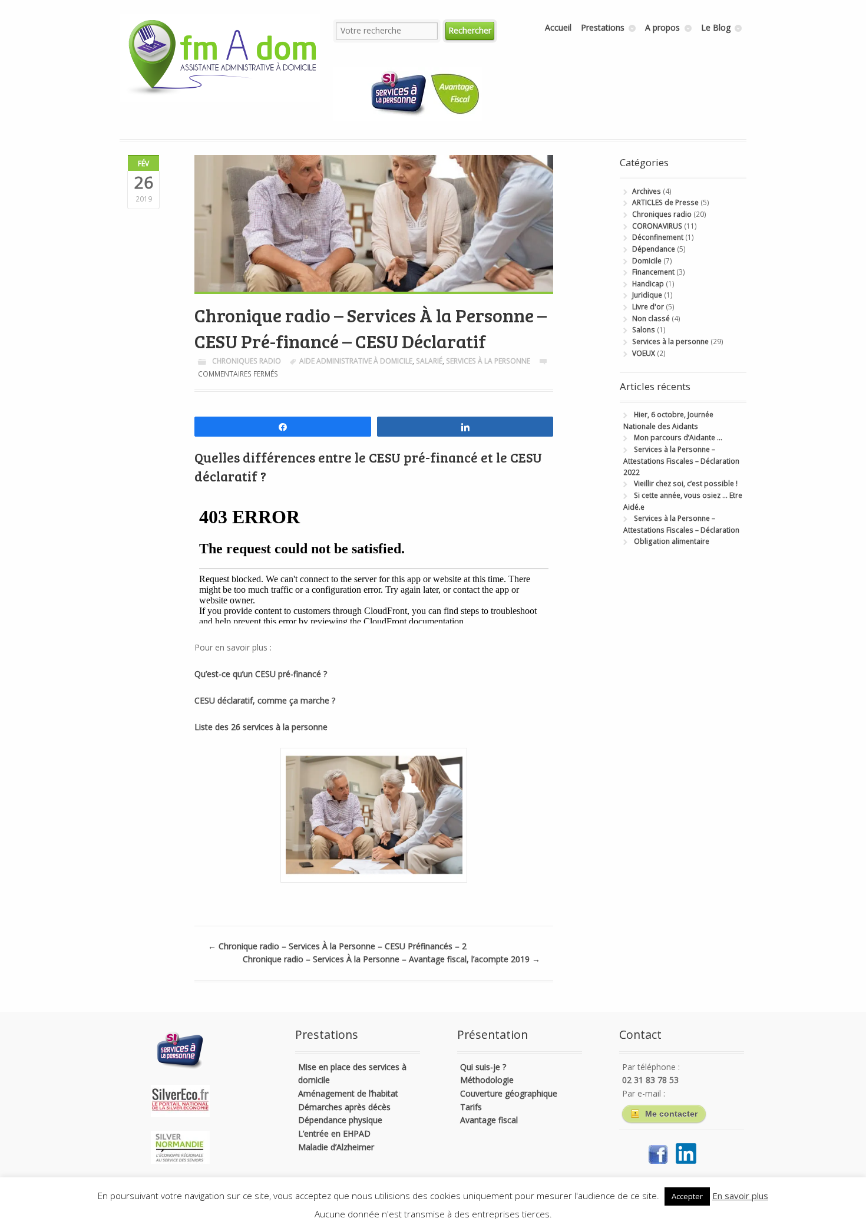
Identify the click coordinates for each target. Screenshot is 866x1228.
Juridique (647, 295)
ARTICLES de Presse (665, 202)
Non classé (651, 318)
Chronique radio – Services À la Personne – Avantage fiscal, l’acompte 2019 (391, 959)
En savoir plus (740, 1195)
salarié (429, 361)
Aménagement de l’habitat (348, 1093)
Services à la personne (488, 361)
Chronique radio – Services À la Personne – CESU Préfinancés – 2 (337, 946)
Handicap (648, 284)
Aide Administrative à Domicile (355, 361)
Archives (646, 191)
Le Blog (716, 27)
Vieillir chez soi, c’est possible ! (686, 483)
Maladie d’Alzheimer (336, 1147)
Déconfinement (657, 237)
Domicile (647, 261)
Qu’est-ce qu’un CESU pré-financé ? (260, 673)
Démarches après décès (344, 1107)
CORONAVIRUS (657, 226)
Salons (643, 330)
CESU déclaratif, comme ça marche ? (264, 700)
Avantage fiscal (489, 1119)
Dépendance (653, 249)
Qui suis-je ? (483, 1066)
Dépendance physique (340, 1119)
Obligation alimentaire (671, 541)
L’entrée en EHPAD (334, 1133)
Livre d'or (648, 307)
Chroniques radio (246, 361)
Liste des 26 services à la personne (262, 726)
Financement (653, 272)
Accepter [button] (687, 1196)
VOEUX (643, 353)
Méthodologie (487, 1079)
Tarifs (471, 1107)
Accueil (558, 27)
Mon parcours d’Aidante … (678, 438)
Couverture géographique (508, 1093)
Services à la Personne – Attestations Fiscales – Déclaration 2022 (681, 460)
